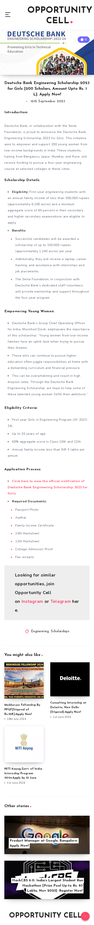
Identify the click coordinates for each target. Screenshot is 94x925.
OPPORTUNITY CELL (59, 15)
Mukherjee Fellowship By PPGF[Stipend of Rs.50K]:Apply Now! (22, 710)
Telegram (60, 601)
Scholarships (60, 631)
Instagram (32, 601)
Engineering (40, 631)
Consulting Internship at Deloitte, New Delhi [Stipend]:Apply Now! (68, 707)
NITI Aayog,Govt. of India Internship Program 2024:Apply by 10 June (23, 773)
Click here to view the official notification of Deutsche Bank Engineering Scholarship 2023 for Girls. (48, 487)
